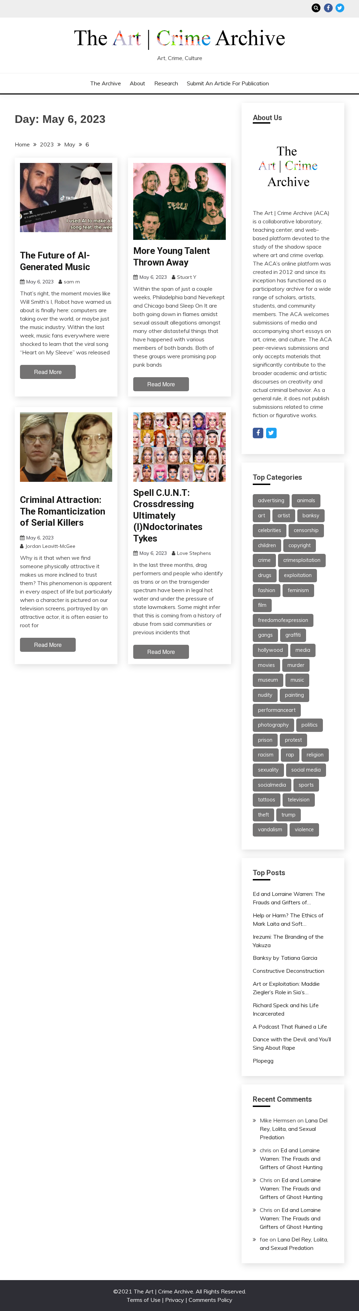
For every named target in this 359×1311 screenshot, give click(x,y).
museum (268, 680)
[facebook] (258, 433)
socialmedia (272, 785)
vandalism (270, 829)
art (261, 515)
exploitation (298, 575)
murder (295, 665)
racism (265, 755)
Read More (48, 372)
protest (293, 740)
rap (290, 755)
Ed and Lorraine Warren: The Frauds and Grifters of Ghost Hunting (291, 1159)
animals (306, 500)
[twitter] (271, 433)
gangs (265, 635)
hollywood (270, 650)
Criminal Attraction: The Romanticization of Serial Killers (62, 511)
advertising (271, 500)
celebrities (269, 530)
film (262, 605)
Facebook (328, 8)
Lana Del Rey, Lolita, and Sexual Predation (293, 1129)
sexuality (268, 770)
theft (263, 815)
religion (315, 755)
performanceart (277, 710)
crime (264, 560)
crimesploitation (301, 560)
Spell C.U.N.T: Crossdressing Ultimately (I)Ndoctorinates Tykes (168, 515)
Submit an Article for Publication (228, 83)
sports (306, 785)
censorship (306, 530)
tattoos (266, 800)
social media (306, 770)
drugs (264, 575)
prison (265, 740)
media (303, 650)
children (267, 545)
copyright (300, 545)
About (137, 83)
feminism (298, 590)
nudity (265, 695)
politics (310, 725)
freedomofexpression (283, 620)
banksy (311, 515)
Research (166, 83)
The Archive (105, 83)
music (297, 680)
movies (266, 665)
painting (294, 695)
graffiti (293, 635)
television (299, 800)
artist (284, 515)
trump (289, 815)
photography (273, 725)
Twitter (340, 8)
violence (304, 829)
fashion (266, 590)
